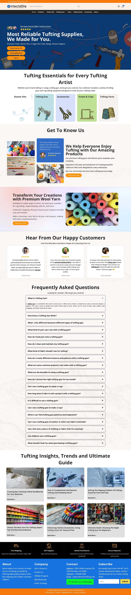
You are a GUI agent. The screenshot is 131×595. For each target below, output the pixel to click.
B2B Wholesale (40, 579)
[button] (65, 298)
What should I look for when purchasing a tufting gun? (53, 443)
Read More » (11, 499)
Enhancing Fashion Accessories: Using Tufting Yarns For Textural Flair (63, 529)
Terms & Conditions (79, 592)
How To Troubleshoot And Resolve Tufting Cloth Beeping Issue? (62, 491)
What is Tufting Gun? (37, 298)
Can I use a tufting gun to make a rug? (45, 408)
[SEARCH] (78, 6)
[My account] (119, 6)
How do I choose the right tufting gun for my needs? (52, 379)
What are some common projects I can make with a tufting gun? (57, 365)
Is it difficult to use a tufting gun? (43, 401)
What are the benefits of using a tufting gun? (48, 372)
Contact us (38, 572)
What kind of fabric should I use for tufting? (48, 351)
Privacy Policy (49, 592)
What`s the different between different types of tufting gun (55, 323)
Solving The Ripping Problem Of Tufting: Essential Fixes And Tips (105, 491)
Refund (58, 592)
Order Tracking (40, 583)
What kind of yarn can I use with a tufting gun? (49, 330)
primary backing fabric (63, 262)
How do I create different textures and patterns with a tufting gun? (58, 358)
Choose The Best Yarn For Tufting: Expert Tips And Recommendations (24, 528)
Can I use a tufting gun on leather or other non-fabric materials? (57, 422)
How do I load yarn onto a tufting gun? (45, 337)
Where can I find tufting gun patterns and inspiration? (52, 415)
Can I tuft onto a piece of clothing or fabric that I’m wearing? (55, 429)
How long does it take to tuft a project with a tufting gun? (54, 394)
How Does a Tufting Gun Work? (42, 316)
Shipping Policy (67, 592)
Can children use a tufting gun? (42, 436)
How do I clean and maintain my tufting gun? (48, 344)
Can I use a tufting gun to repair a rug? (45, 386)
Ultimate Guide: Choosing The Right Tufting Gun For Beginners (103, 529)
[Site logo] (16, 6)
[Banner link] (22, 108)
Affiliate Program (41, 576)
